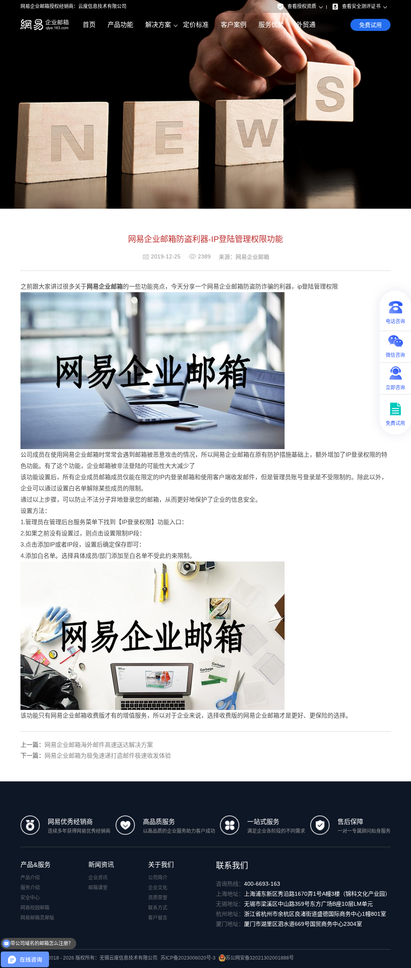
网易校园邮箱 (34, 908)
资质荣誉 (157, 898)
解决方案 (158, 24)
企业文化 (157, 888)
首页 (89, 24)
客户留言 (157, 918)
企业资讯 (98, 878)
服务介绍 (30, 888)
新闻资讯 (101, 864)
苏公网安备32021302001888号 (260, 958)
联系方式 (157, 908)
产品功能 (120, 24)
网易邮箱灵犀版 (37, 918)
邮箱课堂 (98, 888)
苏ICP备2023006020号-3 (188, 958)
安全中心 (30, 898)
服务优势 (271, 24)
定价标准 (196, 24)
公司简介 (157, 878)
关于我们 (161, 864)
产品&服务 (35, 864)
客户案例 (233, 24)
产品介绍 (30, 878)
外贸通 (305, 24)
